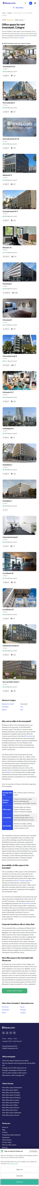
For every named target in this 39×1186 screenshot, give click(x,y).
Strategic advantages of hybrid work (14, 1070)
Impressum (6, 1137)
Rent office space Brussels (11, 1092)
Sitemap (10, 1038)
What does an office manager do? (13, 1075)
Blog (3, 1130)
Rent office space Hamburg (11, 1097)
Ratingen (23, 1010)
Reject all (19, 1169)
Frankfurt (22, 880)
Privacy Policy (7, 1142)
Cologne (9, 13)
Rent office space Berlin (10, 1090)
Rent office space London (10, 1100)
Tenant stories (6, 1140)
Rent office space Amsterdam (12, 1087)
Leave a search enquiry (14, 991)
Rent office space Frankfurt (11, 1095)
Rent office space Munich (10, 1107)
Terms (15, 1038)
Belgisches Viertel (8, 704)
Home (3, 13)
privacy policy (14, 1163)
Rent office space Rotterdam (11, 1113)
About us (5, 1127)
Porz (21, 707)
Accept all (19, 1182)
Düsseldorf (27, 903)
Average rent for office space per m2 (14, 1068)
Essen (4, 1012)
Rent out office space (9, 1145)
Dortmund (5, 1007)
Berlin (17, 880)
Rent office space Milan (10, 1105)
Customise (19, 1176)
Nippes (4, 710)
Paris (30, 880)
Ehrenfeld (5, 707)
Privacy (4, 1038)
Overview (34, 1151)
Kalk (21, 710)
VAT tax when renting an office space (14, 1073)
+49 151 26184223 (30, 3)
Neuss (22, 1007)
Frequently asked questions (11, 1135)
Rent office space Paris (10, 1110)
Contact (4, 1132)
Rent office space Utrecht (10, 1115)
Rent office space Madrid (10, 1102)
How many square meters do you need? (15, 1060)
